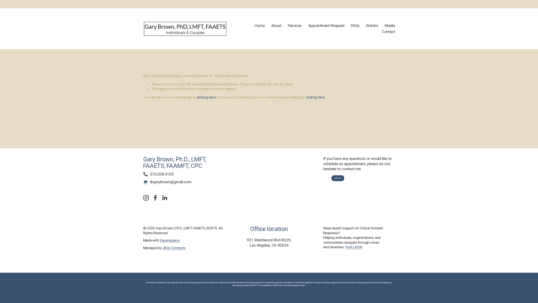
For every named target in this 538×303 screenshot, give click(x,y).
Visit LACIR (353, 247)
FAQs (355, 25)
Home (259, 25)
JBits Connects (174, 248)
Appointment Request (326, 25)
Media (390, 25)
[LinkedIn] (164, 198)
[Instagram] (146, 198)
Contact (388, 31)
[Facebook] (155, 198)
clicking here (206, 97)
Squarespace (169, 240)
